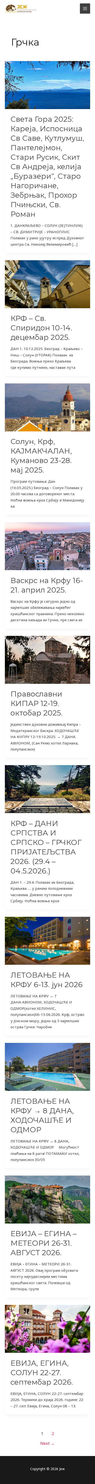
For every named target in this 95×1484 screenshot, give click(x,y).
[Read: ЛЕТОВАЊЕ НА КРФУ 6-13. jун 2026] (47, 940)
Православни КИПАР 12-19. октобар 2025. (36, 703)
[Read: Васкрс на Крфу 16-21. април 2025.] (47, 545)
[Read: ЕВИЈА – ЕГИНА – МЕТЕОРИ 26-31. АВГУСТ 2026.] (47, 1198)
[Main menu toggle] (85, 8)
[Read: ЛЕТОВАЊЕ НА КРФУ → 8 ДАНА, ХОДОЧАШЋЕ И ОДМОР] (47, 1066)
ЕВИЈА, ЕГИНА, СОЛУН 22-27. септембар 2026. (41, 1373)
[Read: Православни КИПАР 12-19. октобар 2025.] (47, 659)
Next (47, 1443)
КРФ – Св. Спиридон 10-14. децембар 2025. (41, 328)
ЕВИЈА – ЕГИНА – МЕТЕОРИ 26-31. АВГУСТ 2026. (43, 1243)
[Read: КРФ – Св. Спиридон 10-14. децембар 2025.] (47, 283)
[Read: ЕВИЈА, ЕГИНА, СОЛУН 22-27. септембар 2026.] (47, 1328)
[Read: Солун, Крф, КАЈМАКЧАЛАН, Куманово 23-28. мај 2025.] (47, 406)
